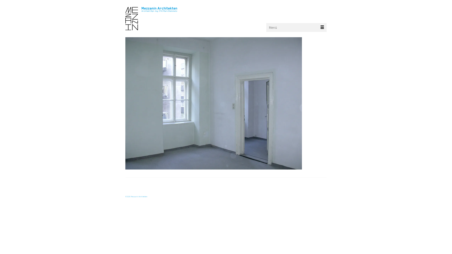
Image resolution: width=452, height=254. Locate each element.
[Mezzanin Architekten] (157, 18)
